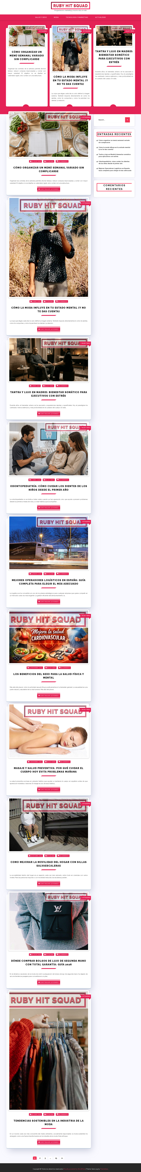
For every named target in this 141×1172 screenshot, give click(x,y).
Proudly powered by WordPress (74, 1169)
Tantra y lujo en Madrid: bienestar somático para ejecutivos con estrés (114, 57)
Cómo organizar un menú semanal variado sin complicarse (27, 55)
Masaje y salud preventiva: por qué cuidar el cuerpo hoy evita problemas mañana (48, 770)
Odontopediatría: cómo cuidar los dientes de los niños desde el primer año (48, 488)
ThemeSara (104, 1169)
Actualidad (100, 17)
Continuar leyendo (49, 189)
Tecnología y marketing (77, 17)
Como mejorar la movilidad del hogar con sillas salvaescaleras (49, 864)
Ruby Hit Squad (70, 5)
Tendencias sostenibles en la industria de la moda (49, 1122)
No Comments (63, 161)
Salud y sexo (41, 17)
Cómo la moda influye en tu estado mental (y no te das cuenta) (70, 80)
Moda (56, 17)
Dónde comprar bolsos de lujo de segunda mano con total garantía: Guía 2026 (48, 962)
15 (56, 1158)
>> (62, 1158)
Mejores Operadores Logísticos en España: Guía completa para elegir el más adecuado (49, 582)
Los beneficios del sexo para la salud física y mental (48, 676)
